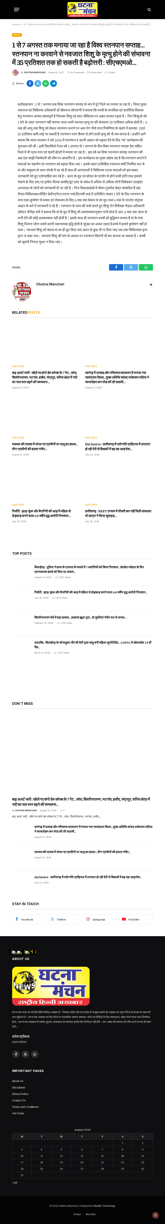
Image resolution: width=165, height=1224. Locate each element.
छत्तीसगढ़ (17, 35)
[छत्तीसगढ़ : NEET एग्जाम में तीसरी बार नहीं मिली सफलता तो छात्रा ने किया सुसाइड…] (119, 481)
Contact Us (19, 1100)
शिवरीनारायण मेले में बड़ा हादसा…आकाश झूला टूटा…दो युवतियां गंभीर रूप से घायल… (80, 617)
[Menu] (16, 9)
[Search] (149, 9)
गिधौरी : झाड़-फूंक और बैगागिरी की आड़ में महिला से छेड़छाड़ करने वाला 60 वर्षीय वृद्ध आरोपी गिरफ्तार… (41, 513)
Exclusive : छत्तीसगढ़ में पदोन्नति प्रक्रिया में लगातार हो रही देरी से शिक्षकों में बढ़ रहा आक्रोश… (117, 446)
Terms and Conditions (25, 1106)
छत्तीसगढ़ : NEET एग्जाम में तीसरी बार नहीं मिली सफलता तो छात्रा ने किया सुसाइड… (118, 513)
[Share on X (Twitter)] (37, 83)
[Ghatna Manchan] (82, 9)
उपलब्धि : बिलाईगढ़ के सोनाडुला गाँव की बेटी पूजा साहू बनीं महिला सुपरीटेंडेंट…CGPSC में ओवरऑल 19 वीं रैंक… (92, 644)
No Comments (77, 72)
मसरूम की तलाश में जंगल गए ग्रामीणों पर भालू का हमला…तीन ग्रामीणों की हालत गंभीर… (45, 446)
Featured (18, 366)
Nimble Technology (104, 1205)
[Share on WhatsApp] (45, 83)
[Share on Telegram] (53, 83)
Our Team (18, 1113)
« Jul (14, 1182)
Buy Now (91, 1214)
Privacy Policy (20, 1093)
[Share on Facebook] (30, 83)
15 (122, 1155)
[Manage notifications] (155, 1215)
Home (15, 24)
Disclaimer (18, 1087)
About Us (17, 1081)
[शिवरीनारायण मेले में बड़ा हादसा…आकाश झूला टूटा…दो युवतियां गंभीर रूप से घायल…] (21, 624)
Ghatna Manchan (34, 72)
